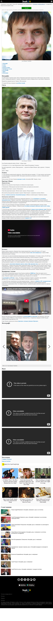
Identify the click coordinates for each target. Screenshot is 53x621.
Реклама (3, 596)
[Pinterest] (34, 579)
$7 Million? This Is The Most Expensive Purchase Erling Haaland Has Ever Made (10, 481)
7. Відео (3, 71)
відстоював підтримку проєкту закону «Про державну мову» (24, 264)
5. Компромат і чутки (7, 69)
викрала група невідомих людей (39, 209)
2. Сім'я (4, 64)
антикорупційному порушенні (30, 316)
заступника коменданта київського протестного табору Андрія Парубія (26, 206)
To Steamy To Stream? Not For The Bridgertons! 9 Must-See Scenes (26, 500)
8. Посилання (5, 73)
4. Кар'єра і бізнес (6, 67)
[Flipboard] (31, 579)
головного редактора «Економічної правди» (15, 194)
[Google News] (28, 579)
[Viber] (25, 579)
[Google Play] (30, 585)
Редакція (3, 598)
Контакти (3, 600)
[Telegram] (22, 579)
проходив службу (21, 179)
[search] (1, 1)
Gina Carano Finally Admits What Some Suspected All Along (10, 500)
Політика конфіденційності (6, 594)
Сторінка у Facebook (7, 459)
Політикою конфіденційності (39, 4)
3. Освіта (4, 66)
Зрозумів (26, 8)
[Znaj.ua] (26, 1)
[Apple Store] (22, 585)
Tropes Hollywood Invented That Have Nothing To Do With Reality (43, 500)
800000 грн (33, 273)
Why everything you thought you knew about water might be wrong (43, 481)
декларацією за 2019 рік (8, 278)
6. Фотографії (5, 70)
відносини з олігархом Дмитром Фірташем (28, 321)
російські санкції (21, 83)
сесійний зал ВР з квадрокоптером (43, 281)
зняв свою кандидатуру (35, 252)
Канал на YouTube (6, 461)
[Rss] (18, 579)
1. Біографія (5, 63)
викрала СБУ (28, 218)
